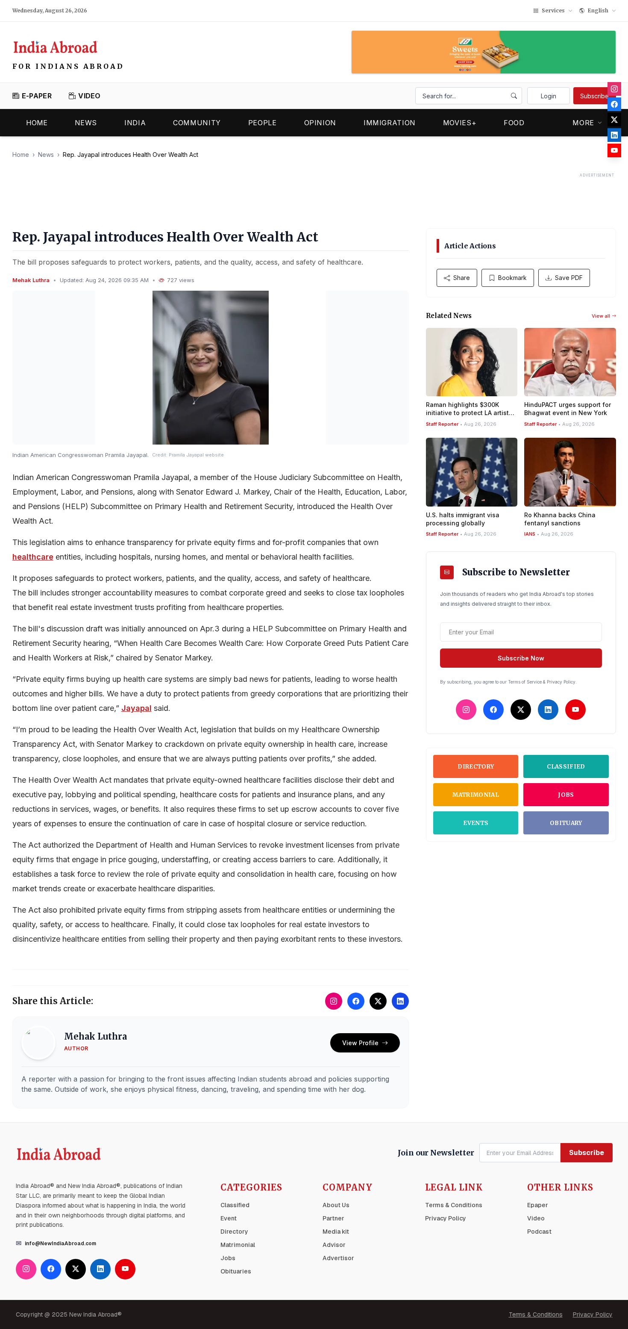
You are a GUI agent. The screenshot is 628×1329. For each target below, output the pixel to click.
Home (36, 122)
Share (461, 277)
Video (536, 1218)
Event (228, 1218)
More (583, 122)
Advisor (334, 1245)
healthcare (32, 556)
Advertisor (338, 1258)
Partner (333, 1218)
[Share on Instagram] (333, 1001)
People (262, 122)
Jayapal (136, 708)
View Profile (360, 1042)
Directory (476, 766)
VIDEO (89, 95)
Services (553, 10)
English (598, 10)
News (86, 122)
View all (601, 316)
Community (197, 122)
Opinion (320, 122)
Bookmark (512, 277)
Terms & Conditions (453, 1205)
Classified (566, 766)
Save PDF (569, 277)
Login (548, 96)
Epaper (537, 1205)
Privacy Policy (445, 1218)
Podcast (539, 1231)
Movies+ (459, 122)
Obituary (566, 823)
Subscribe (594, 96)
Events (475, 823)
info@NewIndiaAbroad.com (60, 1243)
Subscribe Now (521, 658)
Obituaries (235, 1271)
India (135, 122)
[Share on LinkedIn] (400, 1001)
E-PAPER (37, 95)
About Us (336, 1205)
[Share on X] (378, 1001)
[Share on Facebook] (355, 1001)
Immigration (390, 122)
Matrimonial (475, 795)
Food (514, 122)
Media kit (336, 1231)
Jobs (566, 795)
